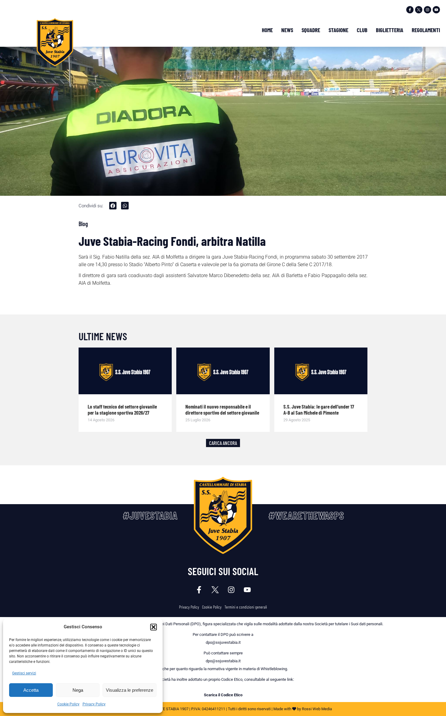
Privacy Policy (94, 704)
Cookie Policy (68, 704)
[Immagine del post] (125, 371)
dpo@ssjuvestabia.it (223, 642)
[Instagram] (427, 9)
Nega (78, 690)
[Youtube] (436, 9)
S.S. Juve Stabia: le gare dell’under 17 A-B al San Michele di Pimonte (318, 409)
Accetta (31, 690)
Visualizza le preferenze (129, 690)
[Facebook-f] (410, 9)
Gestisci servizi (24, 673)
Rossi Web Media (317, 709)
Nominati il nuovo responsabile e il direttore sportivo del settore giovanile (222, 409)
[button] (153, 627)
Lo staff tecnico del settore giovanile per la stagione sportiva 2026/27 (122, 409)
